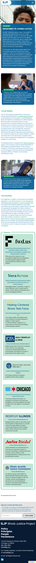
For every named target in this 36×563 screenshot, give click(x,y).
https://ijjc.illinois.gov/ (18, 471)
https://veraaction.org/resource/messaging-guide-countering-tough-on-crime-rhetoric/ (18, 282)
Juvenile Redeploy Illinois (25, 116)
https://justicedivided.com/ (18, 445)
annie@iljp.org (8, 552)
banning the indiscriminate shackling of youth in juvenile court (17, 202)
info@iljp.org (5, 547)
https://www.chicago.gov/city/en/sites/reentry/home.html (18, 395)
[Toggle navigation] (32, 2)
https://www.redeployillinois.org (18, 419)
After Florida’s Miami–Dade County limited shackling (17, 179)
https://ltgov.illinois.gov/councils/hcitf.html (18, 314)
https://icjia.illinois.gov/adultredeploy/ (18, 344)
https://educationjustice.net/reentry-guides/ (18, 372)
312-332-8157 (6, 545)
